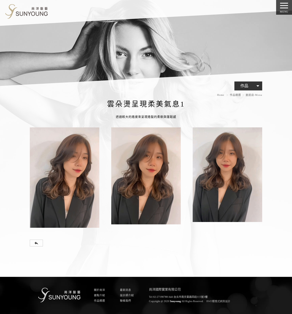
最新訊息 (125, 289)
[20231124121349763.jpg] (227, 174)
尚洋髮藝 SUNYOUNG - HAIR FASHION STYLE (25, 10)
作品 (250, 85)
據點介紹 (99, 295)
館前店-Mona (254, 94)
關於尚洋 (99, 289)
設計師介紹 (127, 295)
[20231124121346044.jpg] (146, 176)
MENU (284, 11)
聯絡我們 (125, 300)
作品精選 (235, 94)
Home (220, 94)
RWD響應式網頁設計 (218, 301)
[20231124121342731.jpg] (64, 177)
